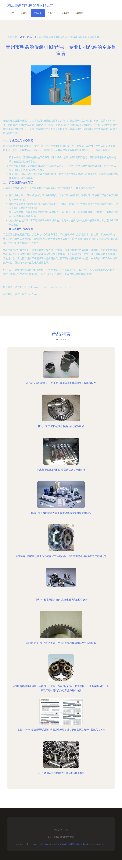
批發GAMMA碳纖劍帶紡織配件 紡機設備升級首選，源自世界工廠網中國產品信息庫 (61, 729)
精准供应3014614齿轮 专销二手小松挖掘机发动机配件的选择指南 (61, 643)
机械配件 (55, 844)
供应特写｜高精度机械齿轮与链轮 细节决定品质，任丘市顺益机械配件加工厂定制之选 (61, 556)
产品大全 (38, 13)
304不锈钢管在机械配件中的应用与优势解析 (61, 773)
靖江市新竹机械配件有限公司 (71, 844)
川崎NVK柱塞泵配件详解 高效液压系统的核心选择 (61, 599)
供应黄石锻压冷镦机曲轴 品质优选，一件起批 (61, 469)
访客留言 (79, 13)
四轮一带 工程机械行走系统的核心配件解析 (61, 426)
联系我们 (51, 13)
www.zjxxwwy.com (42, 844)
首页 (12, 13)
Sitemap (102, 844)
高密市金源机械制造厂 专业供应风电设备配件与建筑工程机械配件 (61, 383)
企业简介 (24, 13)
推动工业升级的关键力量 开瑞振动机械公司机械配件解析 (61, 513)
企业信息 (65, 13)
